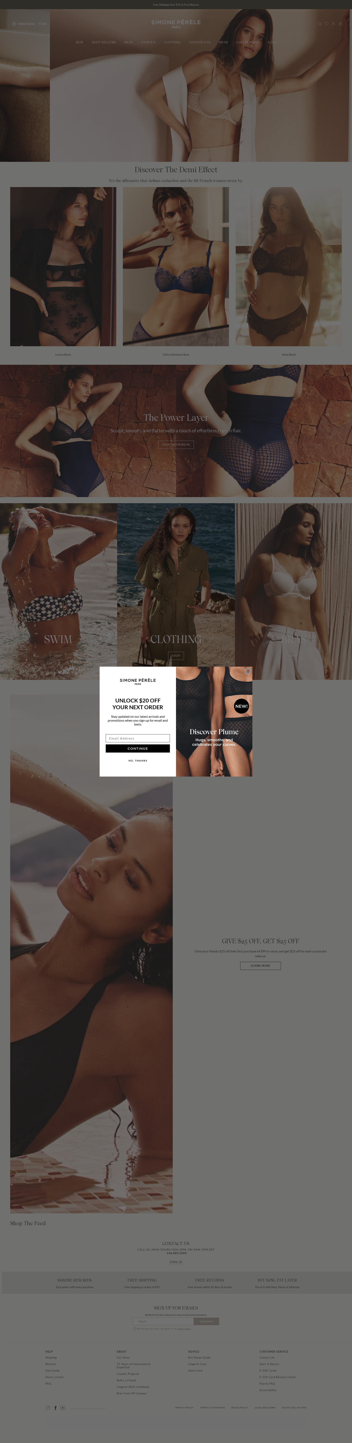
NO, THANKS (138, 760)
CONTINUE (138, 748)
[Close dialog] (247, 671)
